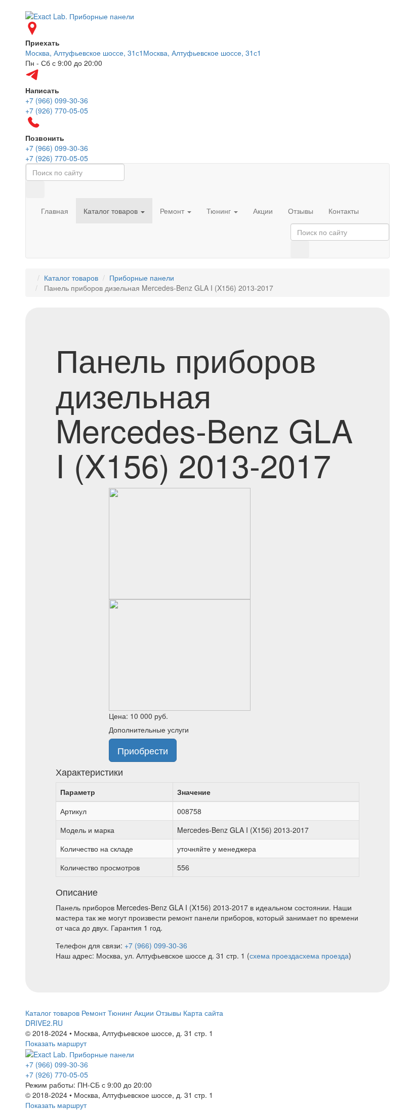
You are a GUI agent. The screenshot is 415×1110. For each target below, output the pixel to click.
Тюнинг (219, 211)
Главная (54, 211)
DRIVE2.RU (44, 1023)
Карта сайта (203, 1013)
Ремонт (173, 211)
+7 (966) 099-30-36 (155, 945)
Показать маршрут (56, 1043)
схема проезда (274, 955)
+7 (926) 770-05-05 (56, 1074)
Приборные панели (141, 278)
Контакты (343, 211)
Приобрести (142, 750)
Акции (263, 211)
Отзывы (300, 211)
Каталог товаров (112, 211)
